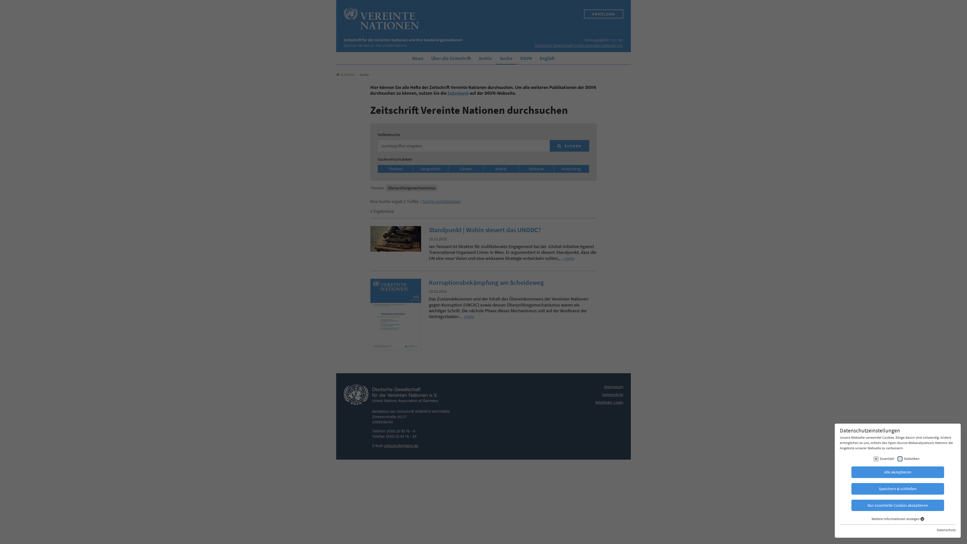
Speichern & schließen (898, 488)
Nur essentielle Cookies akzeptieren (898, 505)
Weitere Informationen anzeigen (896, 519)
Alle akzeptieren (897, 471)
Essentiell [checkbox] (887, 458)
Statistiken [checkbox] (912, 458)
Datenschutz (946, 530)
